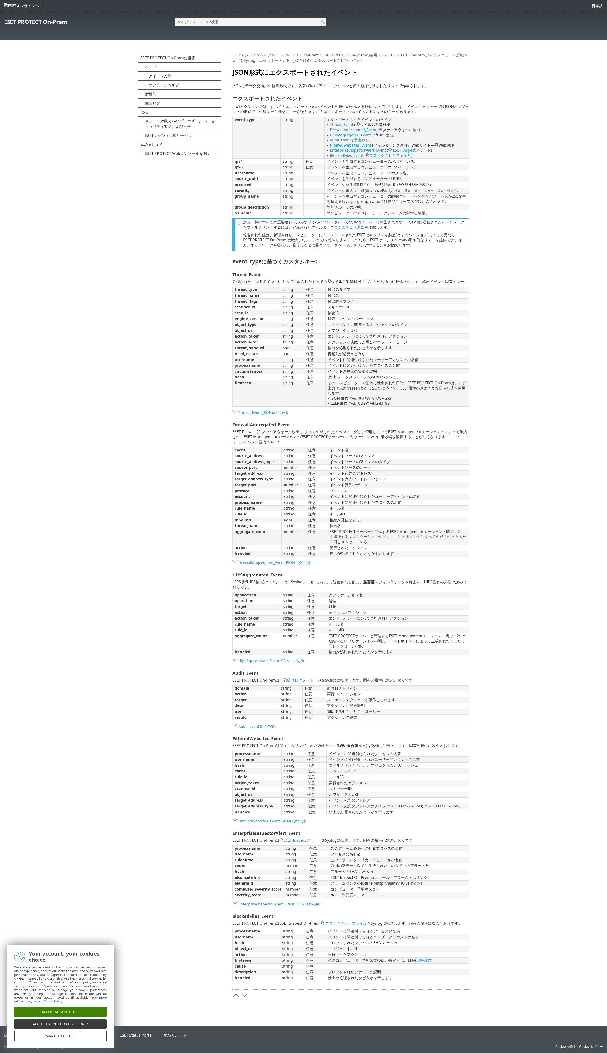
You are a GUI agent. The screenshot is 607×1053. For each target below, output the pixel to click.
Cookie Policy (53, 1001)
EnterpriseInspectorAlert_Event (358, 150)
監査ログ (361, 140)
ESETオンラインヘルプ (251, 55)
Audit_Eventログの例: (257, 726)
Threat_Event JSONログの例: (263, 412)
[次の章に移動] (244, 995)
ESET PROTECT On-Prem (35, 22)
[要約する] (466, 70)
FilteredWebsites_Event (350, 145)
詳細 (460, 55)
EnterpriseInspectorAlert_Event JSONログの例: (279, 904)
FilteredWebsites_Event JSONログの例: (272, 821)
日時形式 (424, 960)
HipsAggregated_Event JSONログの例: (271, 660)
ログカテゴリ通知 (349, 227)
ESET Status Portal (136, 1035)
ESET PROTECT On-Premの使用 (350, 55)
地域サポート (175, 1035)
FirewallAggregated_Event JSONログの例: (274, 562)
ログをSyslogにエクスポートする (261, 60)
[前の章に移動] (235, 995)
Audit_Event (340, 140)
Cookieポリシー (591, 1046)
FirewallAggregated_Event (353, 129)
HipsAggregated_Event (350, 135)
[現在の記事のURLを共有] (452, 70)
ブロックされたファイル (390, 155)
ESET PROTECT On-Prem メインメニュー (417, 55)
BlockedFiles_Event (346, 155)
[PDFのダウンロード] (459, 70)
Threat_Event (341, 124)
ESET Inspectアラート (412, 150)
